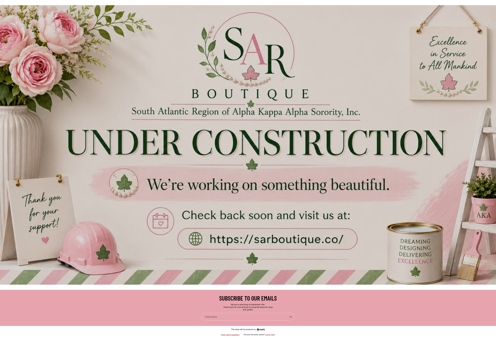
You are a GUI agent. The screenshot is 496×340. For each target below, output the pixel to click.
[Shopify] (261, 329)
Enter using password (230, 335)
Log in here (270, 334)
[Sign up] (290, 317)
